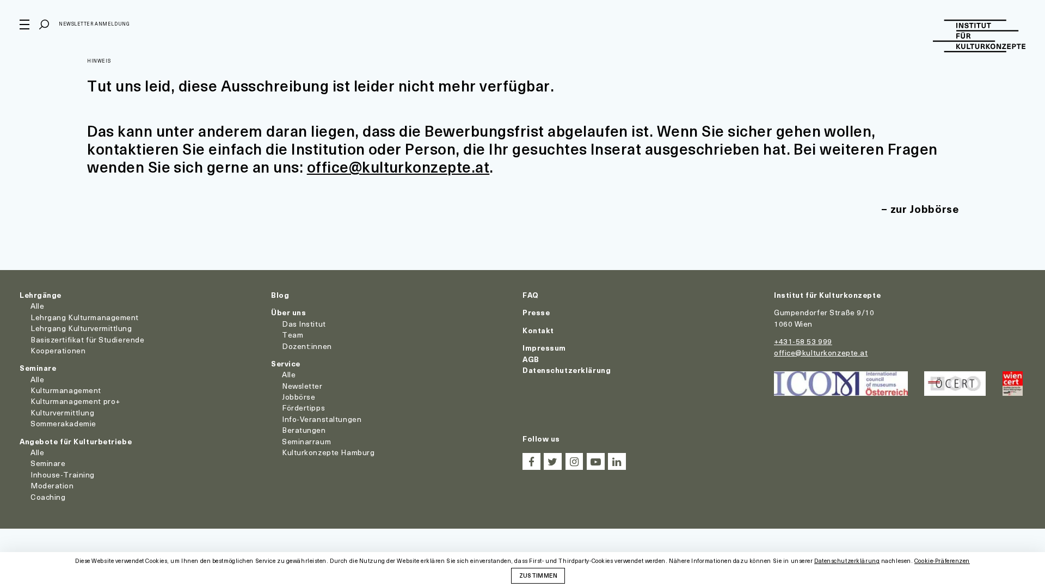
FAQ (530, 295)
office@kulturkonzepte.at (398, 166)
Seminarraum (306, 441)
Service (285, 363)
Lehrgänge (41, 295)
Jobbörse (298, 396)
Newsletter (302, 385)
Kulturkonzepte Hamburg (328, 452)
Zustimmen (538, 575)
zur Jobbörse (924, 209)
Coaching (47, 497)
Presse (536, 312)
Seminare (38, 367)
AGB (530, 359)
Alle (37, 305)
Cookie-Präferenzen (942, 561)
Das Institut (304, 323)
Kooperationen (57, 350)
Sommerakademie (63, 423)
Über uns (288, 312)
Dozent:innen (307, 346)
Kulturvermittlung (62, 412)
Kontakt (538, 330)
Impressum (544, 347)
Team (292, 334)
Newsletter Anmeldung (94, 23)
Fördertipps (303, 407)
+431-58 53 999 (803, 341)
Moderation (52, 485)
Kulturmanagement (65, 390)
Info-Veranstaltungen (321, 419)
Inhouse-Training (62, 474)
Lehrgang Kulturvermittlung (81, 328)
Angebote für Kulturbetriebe (76, 441)
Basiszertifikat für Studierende (87, 339)
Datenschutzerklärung (566, 370)
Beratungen (304, 430)
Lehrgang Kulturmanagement (84, 317)
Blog (280, 295)
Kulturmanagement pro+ (75, 401)
